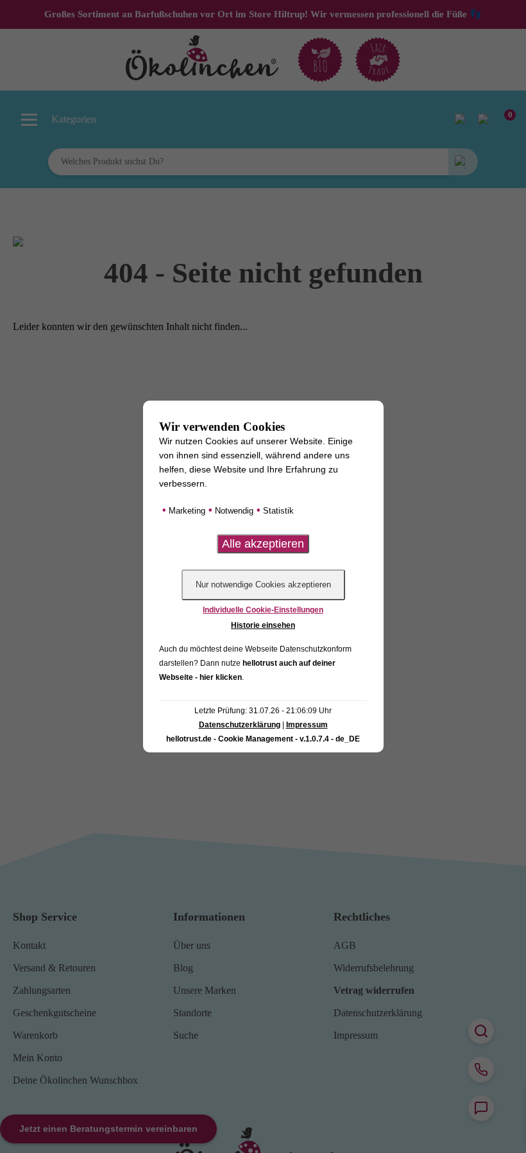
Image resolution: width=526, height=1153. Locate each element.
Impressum (307, 724)
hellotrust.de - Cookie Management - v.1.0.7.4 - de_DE (263, 738)
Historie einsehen (263, 625)
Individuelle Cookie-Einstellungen (263, 609)
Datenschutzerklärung (239, 724)
